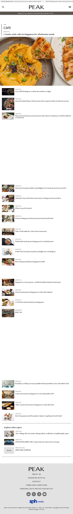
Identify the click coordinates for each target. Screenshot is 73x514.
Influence (18, 310)
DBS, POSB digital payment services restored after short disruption (55, 1)
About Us (36, 474)
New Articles (20, 448)
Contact (36, 481)
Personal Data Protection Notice (36, 489)
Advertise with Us (36, 478)
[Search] (3, 7)
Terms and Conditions (36, 485)
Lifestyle (7, 32)
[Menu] (70, 7)
